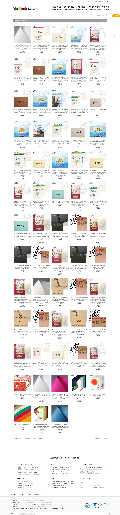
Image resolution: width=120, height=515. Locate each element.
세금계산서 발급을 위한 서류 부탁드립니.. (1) (62, 483)
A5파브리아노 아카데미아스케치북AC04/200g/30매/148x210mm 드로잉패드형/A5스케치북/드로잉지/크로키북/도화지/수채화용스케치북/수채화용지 (98, 236)
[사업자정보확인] (37, 504)
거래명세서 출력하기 (99, 487)
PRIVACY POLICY (37, 494)
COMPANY (13, 494)
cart (83, 1)
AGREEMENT (22, 494)
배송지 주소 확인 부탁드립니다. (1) (60, 487)
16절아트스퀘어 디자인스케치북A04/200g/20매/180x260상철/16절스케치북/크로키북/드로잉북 (79, 363)
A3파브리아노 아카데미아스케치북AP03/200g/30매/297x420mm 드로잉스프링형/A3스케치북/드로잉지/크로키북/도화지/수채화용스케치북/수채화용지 (22, 365)
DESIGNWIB (59, 508)
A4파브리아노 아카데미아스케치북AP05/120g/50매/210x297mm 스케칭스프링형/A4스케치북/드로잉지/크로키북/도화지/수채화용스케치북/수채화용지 (98, 48)
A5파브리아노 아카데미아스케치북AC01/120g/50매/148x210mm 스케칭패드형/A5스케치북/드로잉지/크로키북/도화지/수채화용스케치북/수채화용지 (22, 204)
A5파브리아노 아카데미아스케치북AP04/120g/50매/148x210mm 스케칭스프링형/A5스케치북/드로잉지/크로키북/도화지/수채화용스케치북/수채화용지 (98, 365)
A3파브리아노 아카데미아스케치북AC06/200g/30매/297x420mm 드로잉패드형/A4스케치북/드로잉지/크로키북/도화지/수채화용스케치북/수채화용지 (22, 300)
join (72, 1)
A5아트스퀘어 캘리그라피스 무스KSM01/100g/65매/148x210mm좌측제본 (41, 172)
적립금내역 (82, 482)
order (87, 1)
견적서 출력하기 (98, 485)
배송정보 (96, 484)
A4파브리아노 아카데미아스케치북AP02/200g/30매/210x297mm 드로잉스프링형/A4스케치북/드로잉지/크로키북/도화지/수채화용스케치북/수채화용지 (60, 332)
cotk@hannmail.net (42, 506)
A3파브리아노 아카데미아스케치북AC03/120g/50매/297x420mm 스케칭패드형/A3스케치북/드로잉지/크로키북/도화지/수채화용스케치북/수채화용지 (41, 236)
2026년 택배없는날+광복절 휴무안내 (60, 467)
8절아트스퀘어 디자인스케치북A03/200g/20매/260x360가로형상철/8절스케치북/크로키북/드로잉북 (98, 331)
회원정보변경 (97, 482)
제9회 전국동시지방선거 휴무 (58, 469)
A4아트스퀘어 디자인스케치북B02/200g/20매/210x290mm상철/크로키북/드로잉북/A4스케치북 (79, 235)
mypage (78, 1)
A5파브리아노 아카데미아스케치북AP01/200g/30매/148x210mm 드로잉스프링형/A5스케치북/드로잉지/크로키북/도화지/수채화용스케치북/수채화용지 (98, 300)
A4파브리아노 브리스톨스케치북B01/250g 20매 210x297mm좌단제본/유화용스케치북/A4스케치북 (60, 111)
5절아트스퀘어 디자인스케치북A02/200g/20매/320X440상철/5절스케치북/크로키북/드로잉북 (41, 331)
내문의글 (82, 487)
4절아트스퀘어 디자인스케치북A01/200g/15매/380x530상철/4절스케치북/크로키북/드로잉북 (79, 299)
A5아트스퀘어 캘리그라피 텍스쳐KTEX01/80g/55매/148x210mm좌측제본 (98, 111)
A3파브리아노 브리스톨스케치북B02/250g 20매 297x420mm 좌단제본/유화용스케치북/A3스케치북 (41, 142)
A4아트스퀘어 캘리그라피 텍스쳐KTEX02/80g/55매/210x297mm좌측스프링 (79, 142)
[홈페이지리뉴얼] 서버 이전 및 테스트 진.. (61, 473)
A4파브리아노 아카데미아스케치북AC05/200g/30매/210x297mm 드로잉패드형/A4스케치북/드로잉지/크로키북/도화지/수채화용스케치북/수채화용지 (60, 268)
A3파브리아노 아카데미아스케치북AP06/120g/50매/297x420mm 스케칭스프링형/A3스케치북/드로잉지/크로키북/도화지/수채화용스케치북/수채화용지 (79, 80)
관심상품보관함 (84, 485)
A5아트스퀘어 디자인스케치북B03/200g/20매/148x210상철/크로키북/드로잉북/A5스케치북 (41, 267)
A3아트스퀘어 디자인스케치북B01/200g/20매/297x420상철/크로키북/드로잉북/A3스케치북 (98, 267)
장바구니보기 (83, 484)
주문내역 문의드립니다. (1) (58, 485)
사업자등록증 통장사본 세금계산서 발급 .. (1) (62, 481)
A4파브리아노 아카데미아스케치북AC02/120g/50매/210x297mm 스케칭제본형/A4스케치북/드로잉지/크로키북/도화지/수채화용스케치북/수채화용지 (79, 204)
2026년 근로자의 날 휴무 (57, 471)
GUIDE (29, 494)
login (68, 1)
